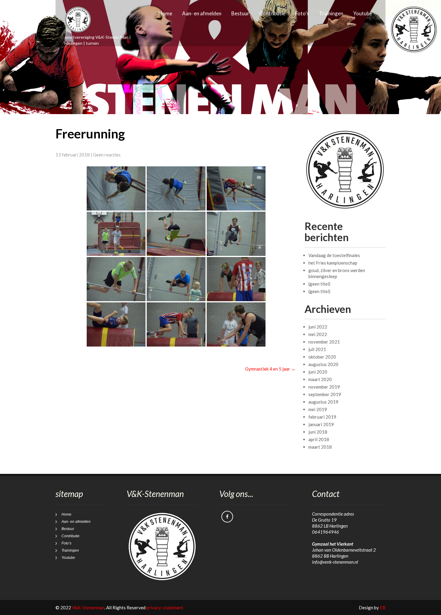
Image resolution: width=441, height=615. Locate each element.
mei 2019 (317, 409)
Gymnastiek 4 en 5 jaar (270, 368)
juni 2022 (317, 326)
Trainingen (331, 13)
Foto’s (302, 13)
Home (165, 13)
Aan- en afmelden (201, 13)
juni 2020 (317, 371)
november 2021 (324, 341)
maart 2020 (320, 379)
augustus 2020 (323, 364)
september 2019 (324, 394)
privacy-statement (164, 607)
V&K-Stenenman (88, 607)
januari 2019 (321, 424)
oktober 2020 (322, 356)
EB (383, 607)
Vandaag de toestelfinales (334, 255)
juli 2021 (317, 349)
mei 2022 (317, 334)
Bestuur (240, 13)
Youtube (362, 13)
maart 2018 (320, 447)
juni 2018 (317, 432)
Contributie (272, 13)
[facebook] (227, 517)
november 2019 (324, 386)
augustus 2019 (323, 401)
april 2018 (318, 439)
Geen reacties (107, 154)
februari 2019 (322, 417)
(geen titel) (319, 283)
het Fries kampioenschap (332, 262)
